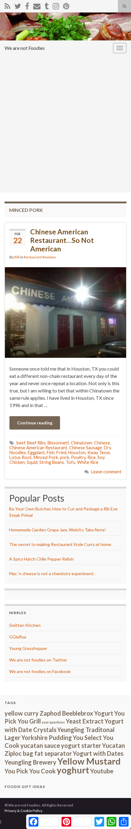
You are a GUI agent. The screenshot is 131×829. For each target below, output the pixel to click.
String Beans (51, 462)
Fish (51, 452)
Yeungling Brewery (30, 762)
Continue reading (34, 422)
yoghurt (73, 770)
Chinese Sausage (85, 447)
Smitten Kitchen (25, 625)
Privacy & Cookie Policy (23, 810)
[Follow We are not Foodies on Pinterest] (66, 5)
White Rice (87, 462)
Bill (16, 257)
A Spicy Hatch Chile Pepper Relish (41, 558)
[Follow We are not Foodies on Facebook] (27, 5)
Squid (32, 462)
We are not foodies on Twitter (38, 659)
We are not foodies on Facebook (40, 671)
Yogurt (103, 713)
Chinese (102, 442)
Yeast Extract (85, 721)
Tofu (70, 462)
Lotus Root (20, 457)
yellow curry (22, 713)
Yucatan (113, 745)
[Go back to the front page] (65, 26)
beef (20, 442)
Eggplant (36, 452)
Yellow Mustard (89, 761)
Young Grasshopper (28, 648)
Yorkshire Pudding (46, 737)
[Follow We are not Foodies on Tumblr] (46, 5)
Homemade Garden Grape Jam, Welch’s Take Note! (57, 529)
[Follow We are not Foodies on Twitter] (17, 5)
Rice (91, 457)
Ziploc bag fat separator (38, 753)
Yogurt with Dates (98, 753)
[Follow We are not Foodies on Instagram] (56, 5)
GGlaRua (17, 636)
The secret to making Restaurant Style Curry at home (60, 544)
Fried (61, 452)
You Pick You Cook (30, 771)
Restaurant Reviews (40, 257)
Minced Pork (46, 457)
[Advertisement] (65, 124)
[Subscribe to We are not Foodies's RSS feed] (7, 5)
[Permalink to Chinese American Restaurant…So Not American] (65, 312)
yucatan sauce (40, 745)
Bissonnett (58, 442)
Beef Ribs (36, 442)
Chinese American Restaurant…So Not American (62, 240)
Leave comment (106, 471)
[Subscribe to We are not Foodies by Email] (37, 5)
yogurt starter (81, 745)
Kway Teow (98, 452)
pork (64, 457)
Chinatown (81, 442)
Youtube (101, 771)
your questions (53, 722)
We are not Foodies (25, 48)
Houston (77, 452)
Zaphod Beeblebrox (66, 713)
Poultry (78, 457)
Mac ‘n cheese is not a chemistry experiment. (51, 573)
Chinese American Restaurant (38, 447)
